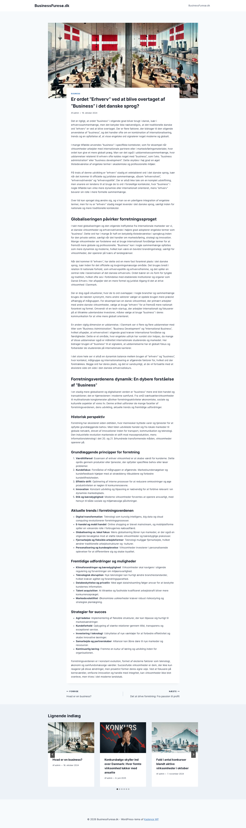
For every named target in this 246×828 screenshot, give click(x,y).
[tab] (117, 789)
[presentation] (71, 737)
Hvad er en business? (78, 694)
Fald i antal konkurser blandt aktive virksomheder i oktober (172, 764)
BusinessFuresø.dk (199, 5)
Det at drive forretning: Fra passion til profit (155, 694)
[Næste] (193, 754)
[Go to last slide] (52, 754)
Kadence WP (151, 819)
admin (76, 113)
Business (75, 94)
